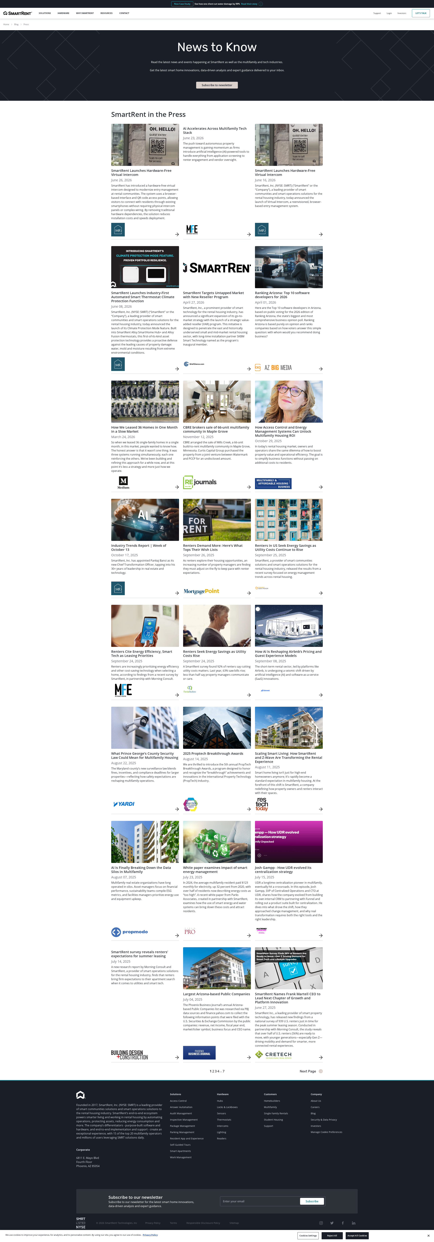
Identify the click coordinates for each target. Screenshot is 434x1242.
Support (268, 1126)
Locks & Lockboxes (227, 1107)
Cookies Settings (308, 1235)
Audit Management (181, 1113)
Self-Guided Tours (180, 1144)
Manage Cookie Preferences (326, 1132)
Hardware (223, 1094)
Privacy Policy (152, 1223)
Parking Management (182, 1132)
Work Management (181, 1157)
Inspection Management (184, 1119)
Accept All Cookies (357, 1235)
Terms (173, 1223)
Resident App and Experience (187, 1138)
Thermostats (224, 1119)
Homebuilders (272, 1100)
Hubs (220, 1100)
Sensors (221, 1113)
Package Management (182, 1126)
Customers (270, 1094)
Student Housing (273, 1119)
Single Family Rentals (276, 1113)
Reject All (332, 1235)
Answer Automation (181, 1107)
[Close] (428, 1235)
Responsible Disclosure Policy (203, 1223)
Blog (16, 24)
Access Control (178, 1100)
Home (6, 24)
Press (26, 24)
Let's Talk (421, 13)
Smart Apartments (180, 1151)
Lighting (221, 1132)
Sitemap (234, 1223)
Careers (315, 1107)
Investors (316, 1126)
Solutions (175, 1094)
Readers (221, 1138)
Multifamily (270, 1107)
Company (316, 1094)
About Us (316, 1100)
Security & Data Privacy (324, 1119)
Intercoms (222, 1126)
